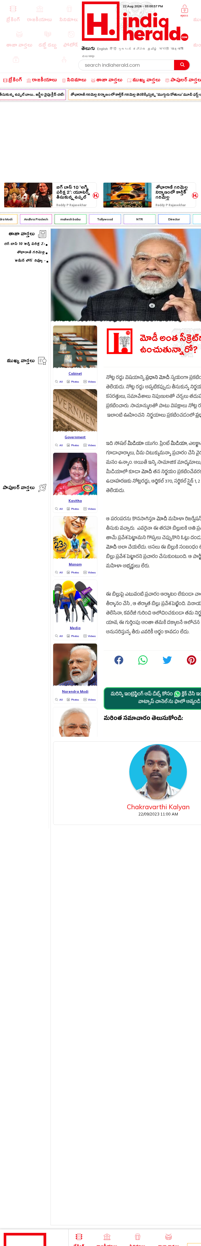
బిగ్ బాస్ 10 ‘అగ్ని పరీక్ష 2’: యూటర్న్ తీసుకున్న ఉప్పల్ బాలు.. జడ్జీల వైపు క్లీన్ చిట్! (73, 192)
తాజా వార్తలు (22, 234)
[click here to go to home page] (135, 39)
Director (171, 219)
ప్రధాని (152, 378)
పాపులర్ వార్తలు (19, 488)
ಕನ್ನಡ (139, 49)
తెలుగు (88, 49)
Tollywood (102, 219)
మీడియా (135, 444)
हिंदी (113, 49)
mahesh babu (67, 219)
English (102, 49)
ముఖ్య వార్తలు (21, 361)
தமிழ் (152, 49)
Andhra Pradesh (33, 219)
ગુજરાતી (124, 49)
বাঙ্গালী (177, 49)
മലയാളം (88, 56)
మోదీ (164, 378)
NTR (136, 219)
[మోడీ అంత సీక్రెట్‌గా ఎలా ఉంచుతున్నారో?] (143, 664)
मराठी (164, 49)
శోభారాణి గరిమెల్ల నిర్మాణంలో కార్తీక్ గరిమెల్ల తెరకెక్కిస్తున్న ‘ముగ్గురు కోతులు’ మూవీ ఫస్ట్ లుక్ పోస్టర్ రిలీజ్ (171, 192)
